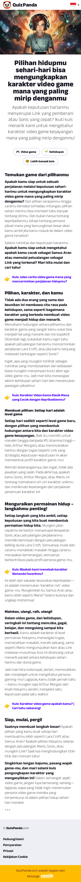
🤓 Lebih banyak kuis (40, 161)
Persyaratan (12, 845)
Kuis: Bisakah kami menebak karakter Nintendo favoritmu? (39, 571)
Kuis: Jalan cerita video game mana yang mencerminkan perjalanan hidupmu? (41, 279)
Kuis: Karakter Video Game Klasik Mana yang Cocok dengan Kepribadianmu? (40, 397)
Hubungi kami (13, 839)
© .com (16, 828)
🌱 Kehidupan (54, 151)
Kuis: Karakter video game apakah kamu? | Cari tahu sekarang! (43, 706)
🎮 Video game (26, 151)
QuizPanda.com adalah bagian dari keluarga (40, 873)
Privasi (8, 851)
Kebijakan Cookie (15, 856)
